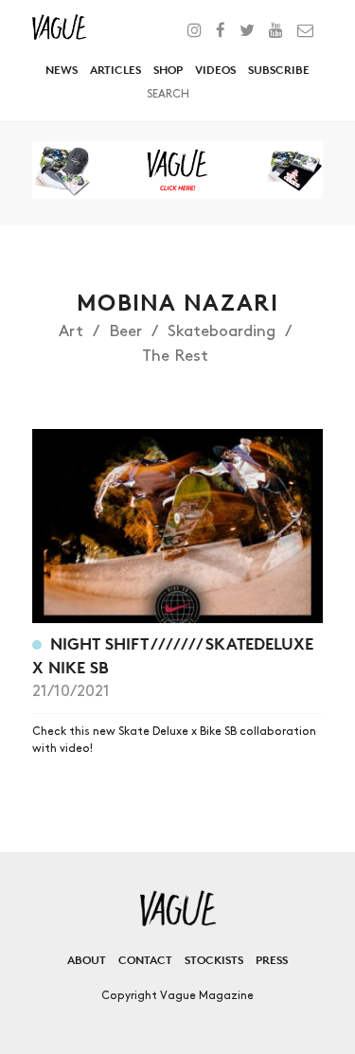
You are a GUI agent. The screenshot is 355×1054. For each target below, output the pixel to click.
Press (272, 960)
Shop (168, 70)
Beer (125, 331)
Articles (115, 70)
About (86, 960)
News (61, 70)
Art (71, 331)
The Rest (175, 356)
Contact (145, 960)
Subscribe (279, 70)
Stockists (214, 960)
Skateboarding (221, 331)
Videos (215, 70)
